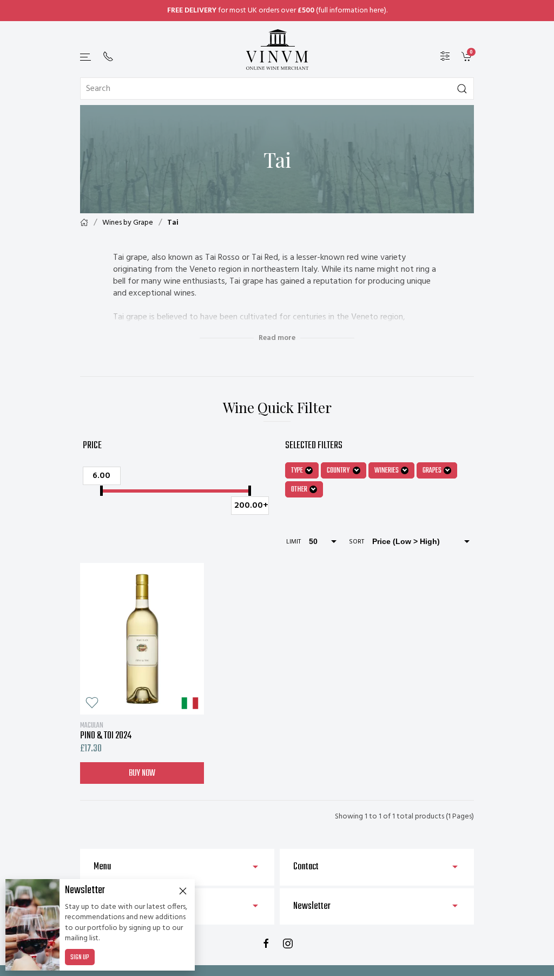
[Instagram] (288, 943)
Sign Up (79, 957)
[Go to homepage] (277, 50)
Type (297, 470)
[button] (86, 57)
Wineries (386, 470)
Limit (293, 542)
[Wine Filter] (445, 56)
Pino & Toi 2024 (105, 731)
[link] (467, 56)
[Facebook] (266, 943)
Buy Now (142, 774)
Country (339, 470)
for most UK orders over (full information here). (277, 10)
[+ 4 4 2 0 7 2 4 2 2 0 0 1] (108, 56)
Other (299, 489)
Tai (173, 223)
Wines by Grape (127, 223)
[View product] (142, 639)
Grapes (432, 470)
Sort (356, 542)
